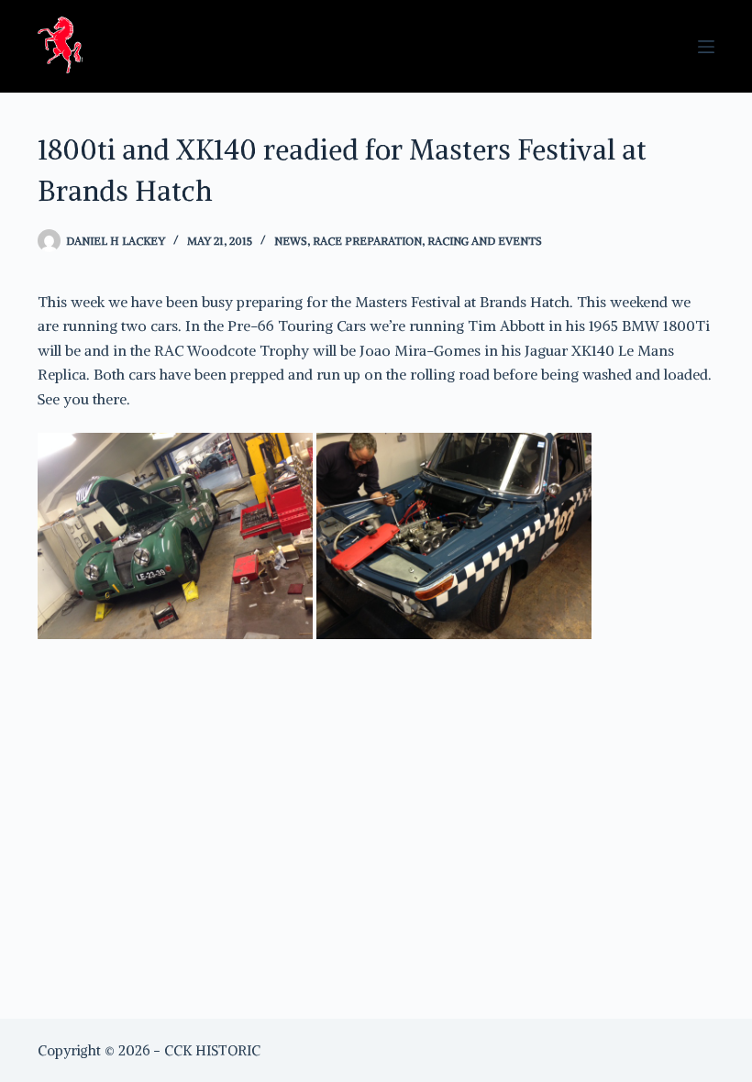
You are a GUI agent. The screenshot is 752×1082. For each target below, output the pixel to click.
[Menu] (706, 47)
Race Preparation (367, 241)
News (290, 241)
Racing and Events (484, 241)
